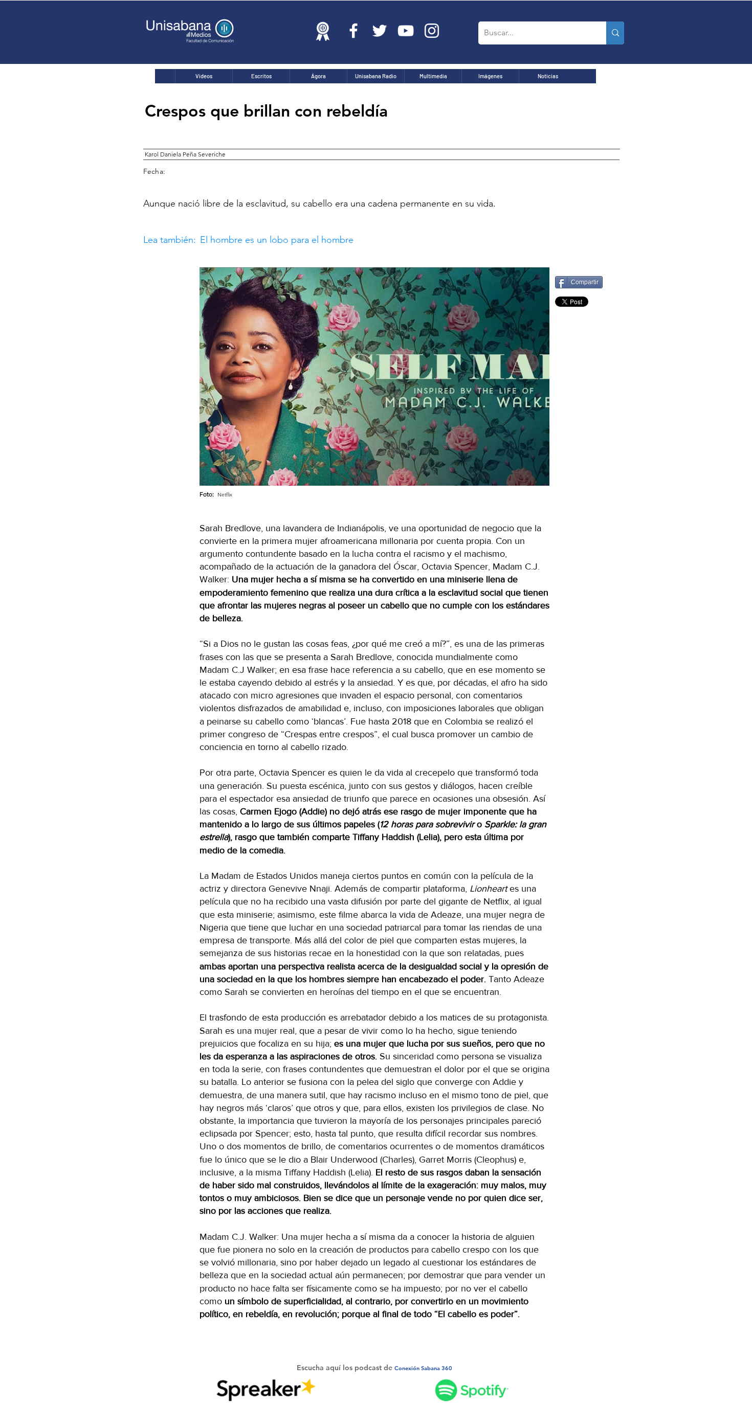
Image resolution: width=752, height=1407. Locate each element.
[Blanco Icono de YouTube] (405, 30)
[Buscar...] (615, 32)
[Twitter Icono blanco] (379, 30)
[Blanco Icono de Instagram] (431, 30)
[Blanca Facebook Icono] (353, 30)
